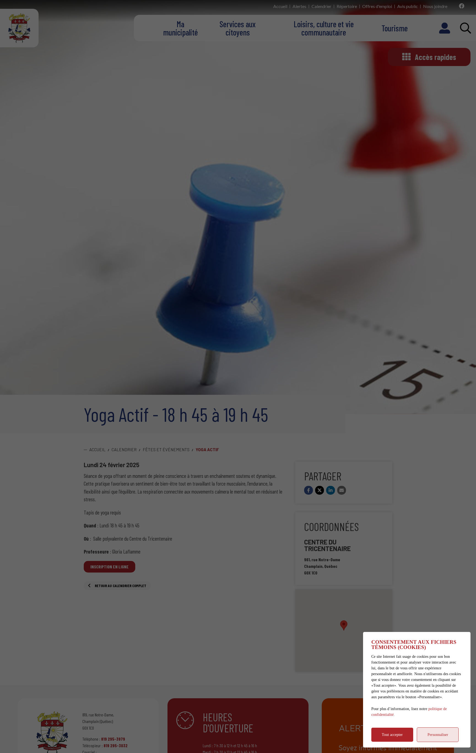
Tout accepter (392, 735)
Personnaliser (438, 735)
